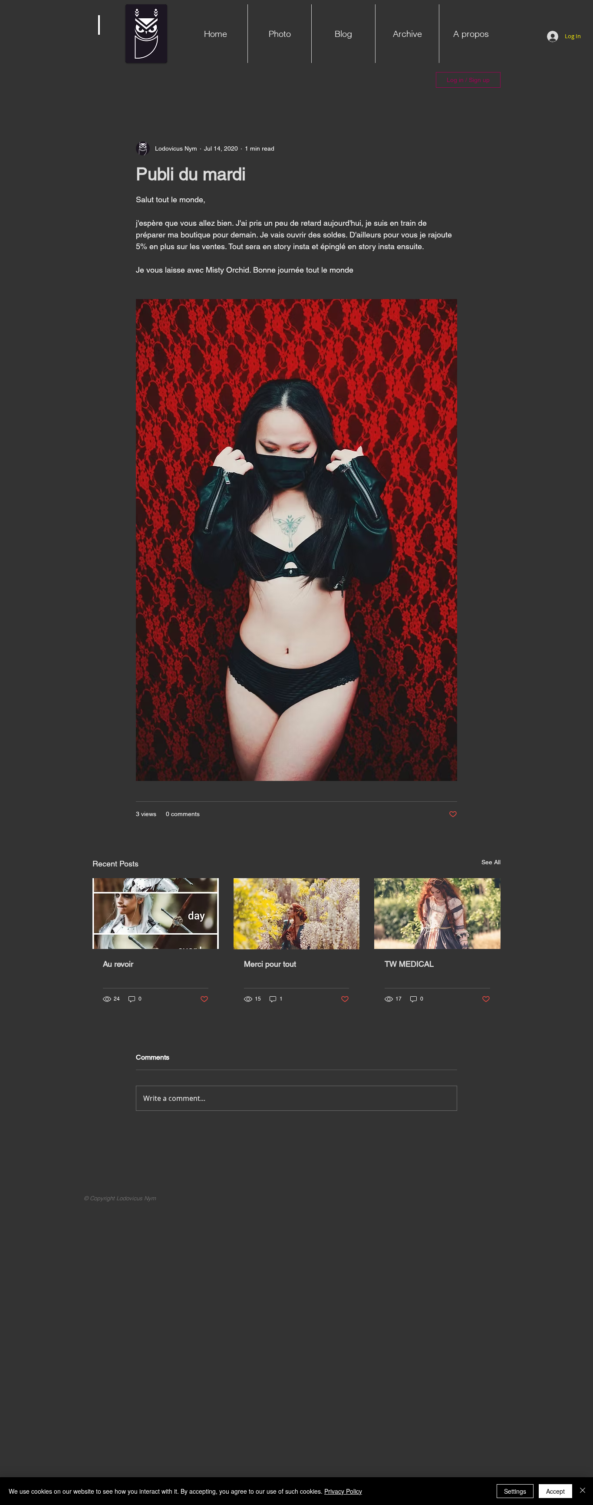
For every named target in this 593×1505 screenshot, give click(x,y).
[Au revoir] (155, 913)
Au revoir (118, 963)
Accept (555, 1491)
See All (491, 862)
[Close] (582, 1491)
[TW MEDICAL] (437, 913)
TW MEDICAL (409, 963)
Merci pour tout (270, 963)
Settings (515, 1491)
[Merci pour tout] (297, 913)
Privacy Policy (343, 1491)
